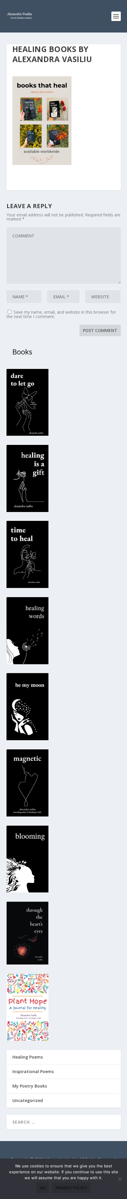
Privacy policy (71, 1187)
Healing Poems (27, 1057)
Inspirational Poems (33, 1071)
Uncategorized (27, 1100)
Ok (42, 1187)
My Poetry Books (29, 1086)
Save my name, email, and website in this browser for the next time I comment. (61, 314)
